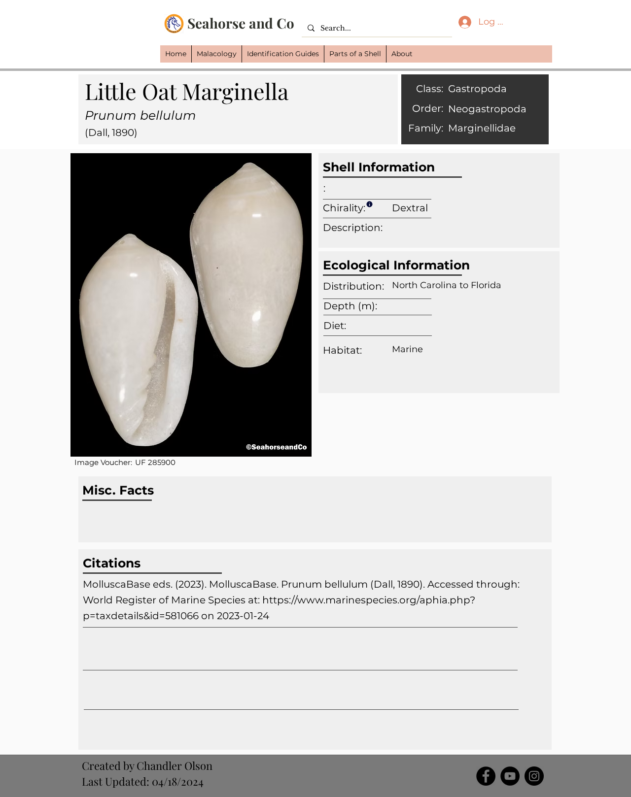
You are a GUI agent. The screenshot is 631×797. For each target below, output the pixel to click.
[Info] (369, 204)
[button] (216, 54)
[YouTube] (510, 776)
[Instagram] (534, 776)
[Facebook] (485, 776)
